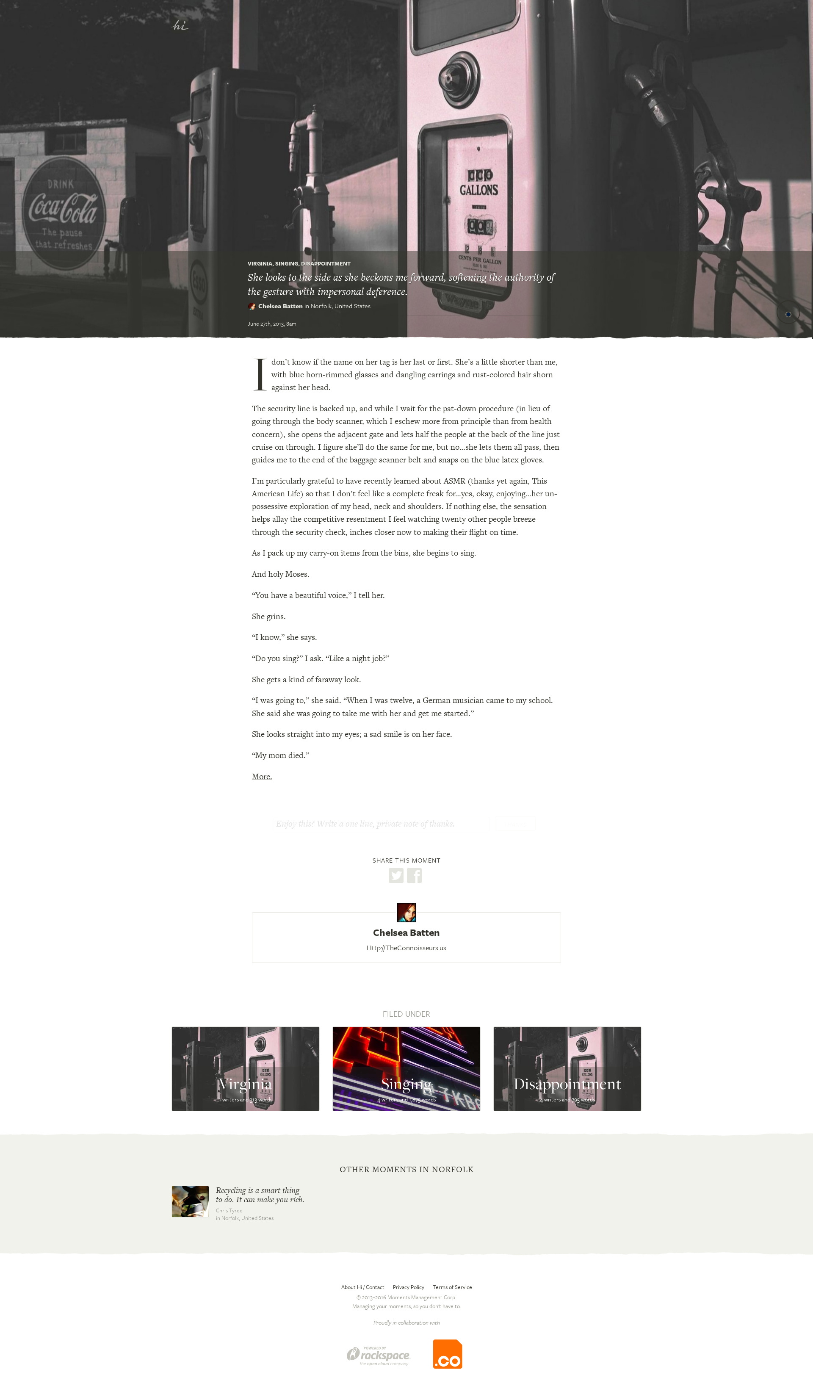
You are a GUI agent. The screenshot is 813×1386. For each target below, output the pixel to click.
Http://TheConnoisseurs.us (406, 947)
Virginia (260, 263)
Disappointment (326, 263)
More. (262, 776)
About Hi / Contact (362, 1287)
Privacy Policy (408, 1287)
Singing (286, 263)
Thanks (515, 824)
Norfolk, (341, 305)
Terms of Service (452, 1287)
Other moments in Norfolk (407, 1169)
